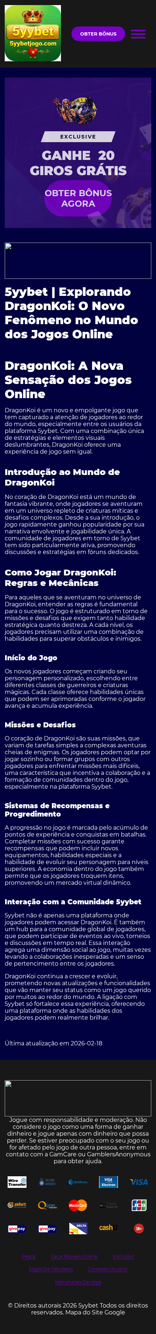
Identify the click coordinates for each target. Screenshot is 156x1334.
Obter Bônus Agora (78, 198)
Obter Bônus (98, 34)
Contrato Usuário (107, 1269)
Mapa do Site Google (95, 1312)
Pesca (29, 1256)
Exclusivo (123, 1256)
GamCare (63, 1154)
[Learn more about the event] (78, 261)
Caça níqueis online (74, 1256)
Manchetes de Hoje (78, 1282)
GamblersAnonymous (119, 1154)
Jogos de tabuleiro (51, 1269)
